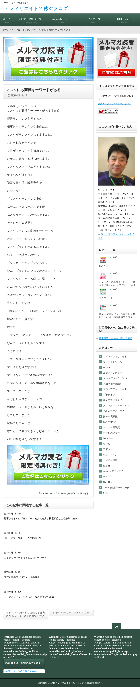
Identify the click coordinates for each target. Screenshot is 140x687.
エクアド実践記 (111, 427)
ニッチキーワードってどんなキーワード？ (26, 557)
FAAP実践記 (109, 422)
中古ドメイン (110, 454)
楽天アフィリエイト (114, 400)
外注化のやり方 (111, 433)
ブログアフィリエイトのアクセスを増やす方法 (29, 596)
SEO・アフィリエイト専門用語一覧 (23, 538)
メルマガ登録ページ (29, 21)
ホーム (7, 21)
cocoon (106, 367)
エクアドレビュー (112, 372)
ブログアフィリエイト (78, 493)
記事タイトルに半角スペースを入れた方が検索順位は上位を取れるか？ (42, 518)
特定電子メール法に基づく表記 (115, 338)
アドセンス (109, 449)
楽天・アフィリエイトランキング (114, 104)
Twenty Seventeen (112, 383)
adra (105, 476)
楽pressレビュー (61, 21)
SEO (105, 493)
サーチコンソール (112, 362)
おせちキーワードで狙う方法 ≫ (71, 612)
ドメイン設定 (110, 460)
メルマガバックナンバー (23, 29)
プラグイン (109, 394)
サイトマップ (92, 21)
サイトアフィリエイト (115, 356)
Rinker (106, 465)
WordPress (108, 438)
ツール (106, 443)
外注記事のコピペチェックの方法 (22, 577)
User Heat (108, 482)
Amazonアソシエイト (114, 471)
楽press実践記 (110, 416)
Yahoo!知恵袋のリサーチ (116, 487)
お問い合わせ (124, 21)
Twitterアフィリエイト (115, 411)
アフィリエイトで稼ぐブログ (36, 8)
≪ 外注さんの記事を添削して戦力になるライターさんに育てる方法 (25, 614)
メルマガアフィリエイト (116, 405)
